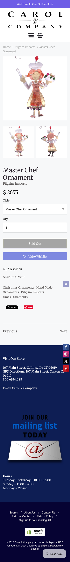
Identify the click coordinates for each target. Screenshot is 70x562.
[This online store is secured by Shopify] (35, 535)
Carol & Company (24, 542)
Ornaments (11, 292)
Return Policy (45, 516)
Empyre (45, 545)
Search (13, 512)
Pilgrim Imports (25, 47)
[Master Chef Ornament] (18, 141)
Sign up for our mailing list (35, 520)
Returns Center (21, 516)
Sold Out (35, 244)
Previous (10, 331)
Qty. (5, 219)
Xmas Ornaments (15, 297)
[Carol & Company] (35, 20)
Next (63, 331)
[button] (35, 256)
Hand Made (44, 287)
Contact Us (48, 512)
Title (6, 200)
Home (7, 47)
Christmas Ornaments (18, 287)
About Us (30, 512)
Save (30, 307)
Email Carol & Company (20, 388)
